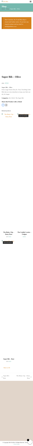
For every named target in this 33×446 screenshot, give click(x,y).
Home (3, 9)
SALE (13, 98)
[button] (30, 1)
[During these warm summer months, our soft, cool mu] (8, 425)
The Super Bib (20, 98)
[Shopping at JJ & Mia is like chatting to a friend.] (24, 425)
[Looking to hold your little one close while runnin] (24, 407)
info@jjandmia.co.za (10, 26)
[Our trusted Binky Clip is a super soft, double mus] (24, 416)
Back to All (7, 367)
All (10, 98)
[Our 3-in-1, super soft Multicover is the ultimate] (8, 416)
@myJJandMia (16, 393)
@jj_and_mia (16, 391)
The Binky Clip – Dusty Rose (22, 377)
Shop (7, 9)
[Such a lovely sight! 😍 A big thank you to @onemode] (8, 407)
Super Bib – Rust (6, 377)
